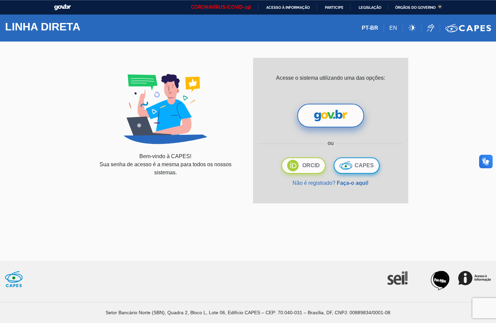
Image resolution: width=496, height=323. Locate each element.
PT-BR (370, 28)
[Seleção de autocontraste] (414, 28)
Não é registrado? (330, 183)
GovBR (62, 7)
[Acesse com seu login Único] (330, 115)
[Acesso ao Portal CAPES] (468, 28)
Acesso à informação (288, 7)
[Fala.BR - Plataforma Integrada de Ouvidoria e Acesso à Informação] (440, 280)
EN (393, 28)
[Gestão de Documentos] (396, 277)
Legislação (370, 7)
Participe (334, 7)
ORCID (311, 165)
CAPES (364, 165)
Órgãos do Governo (415, 7)
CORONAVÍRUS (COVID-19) (221, 7)
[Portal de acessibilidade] (433, 28)
